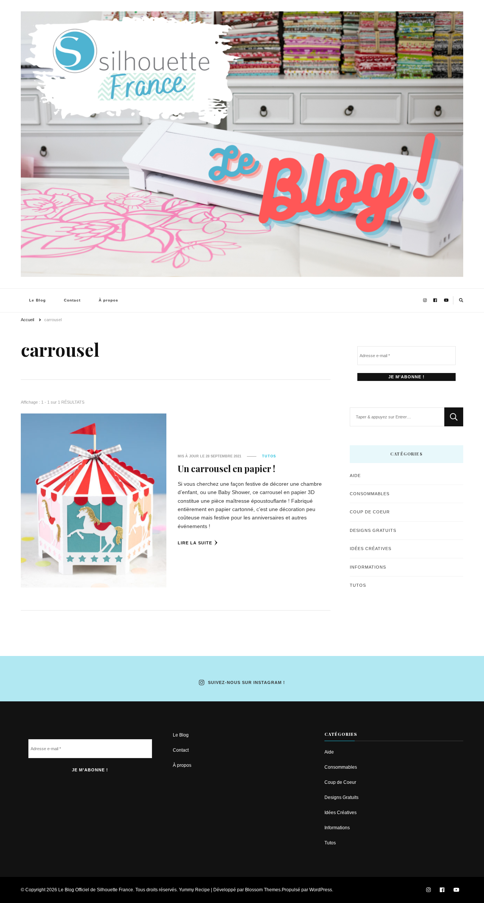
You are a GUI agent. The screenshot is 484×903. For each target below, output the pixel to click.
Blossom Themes (263, 889)
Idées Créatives (370, 548)
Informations (368, 567)
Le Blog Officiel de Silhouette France (95, 889)
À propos (108, 300)
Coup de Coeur (370, 512)
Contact (72, 300)
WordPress (320, 889)
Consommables (369, 493)
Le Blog (37, 300)
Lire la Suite (195, 543)
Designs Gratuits (373, 530)
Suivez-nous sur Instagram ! (246, 682)
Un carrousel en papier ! (226, 468)
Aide (355, 475)
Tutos (269, 456)
